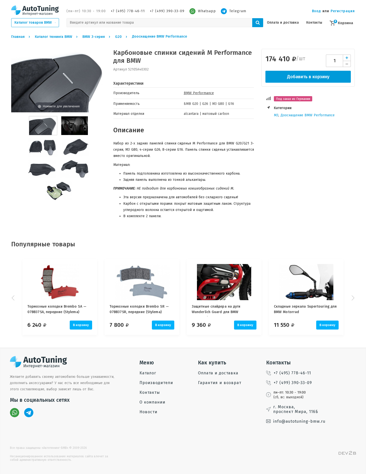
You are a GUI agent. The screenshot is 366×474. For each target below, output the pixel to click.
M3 (276, 115)
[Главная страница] (35, 10)
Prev (14, 298)
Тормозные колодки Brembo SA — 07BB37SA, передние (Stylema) (56, 309)
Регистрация (343, 11)
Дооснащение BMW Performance (308, 115)
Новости (148, 411)
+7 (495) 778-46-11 (128, 11)
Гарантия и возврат (219, 382)
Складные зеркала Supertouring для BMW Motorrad (305, 309)
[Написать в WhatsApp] (14, 412)
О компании (152, 402)
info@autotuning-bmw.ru (299, 421)
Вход (316, 11)
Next (352, 298)
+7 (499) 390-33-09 (167, 11)
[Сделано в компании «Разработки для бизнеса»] (347, 454)
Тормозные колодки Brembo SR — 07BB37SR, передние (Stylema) (139, 309)
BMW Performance (199, 93)
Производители (156, 382)
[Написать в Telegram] (28, 412)
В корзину (81, 325)
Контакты (314, 22)
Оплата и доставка (283, 22)
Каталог (147, 373)
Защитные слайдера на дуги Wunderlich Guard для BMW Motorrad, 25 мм (216, 310)
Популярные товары (43, 244)
